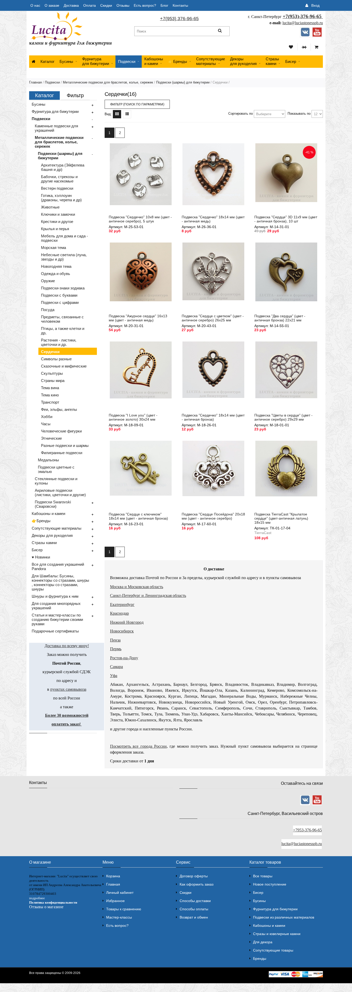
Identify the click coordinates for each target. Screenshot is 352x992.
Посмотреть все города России (138, 746)
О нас (35, 5)
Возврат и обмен (194, 917)
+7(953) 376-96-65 (179, 18)
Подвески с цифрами (60, 302)
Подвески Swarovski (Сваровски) (53, 504)
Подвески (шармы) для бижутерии (182, 82)
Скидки (106, 5)
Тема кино (50, 395)
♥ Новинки (41, 557)
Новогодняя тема (56, 266)
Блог (164, 5)
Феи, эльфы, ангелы (59, 409)
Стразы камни (44, 542)
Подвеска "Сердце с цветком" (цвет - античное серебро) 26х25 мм (213, 318)
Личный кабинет (119, 892)
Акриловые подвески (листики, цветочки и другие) (60, 492)
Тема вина (50, 388)
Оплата (89, 5)
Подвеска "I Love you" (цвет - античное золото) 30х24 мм (133, 417)
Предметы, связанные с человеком (62, 319)
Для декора (262, 942)
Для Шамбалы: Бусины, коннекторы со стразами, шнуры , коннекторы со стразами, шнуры (60, 582)
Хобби (46, 416)
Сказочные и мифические (64, 366)
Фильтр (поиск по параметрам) (137, 104)
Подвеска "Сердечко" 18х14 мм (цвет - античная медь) (213, 219)
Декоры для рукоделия (52, 535)
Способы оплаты (194, 909)
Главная (35, 82)
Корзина (113, 876)
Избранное (115, 901)
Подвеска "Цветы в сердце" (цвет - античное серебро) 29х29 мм (283, 417)
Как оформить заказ (196, 884)
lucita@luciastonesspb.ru (302, 23)
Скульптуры (52, 373)
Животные (50, 207)
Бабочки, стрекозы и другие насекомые (59, 178)
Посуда (47, 309)
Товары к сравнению (123, 909)
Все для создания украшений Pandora (58, 566)
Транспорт (50, 402)
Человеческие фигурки (61, 431)
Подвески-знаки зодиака (63, 288)
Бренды (259, 958)
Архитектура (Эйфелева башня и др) (62, 167)
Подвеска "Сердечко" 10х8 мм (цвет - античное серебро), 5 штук (140, 219)
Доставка (71, 5)
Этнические (51, 438)
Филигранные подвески (61, 453)
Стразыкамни (272, 61)
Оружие (48, 281)
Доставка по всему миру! (67, 646)
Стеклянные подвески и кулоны (56, 481)
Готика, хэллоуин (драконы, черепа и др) (61, 197)
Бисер (290, 61)
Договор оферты (194, 876)
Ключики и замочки (58, 214)
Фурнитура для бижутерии (95, 61)
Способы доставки (195, 901)
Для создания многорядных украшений (56, 605)
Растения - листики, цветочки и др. (58, 342)
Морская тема (53, 247)
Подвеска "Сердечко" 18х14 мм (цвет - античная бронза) (213, 417)
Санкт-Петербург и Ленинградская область (148, 595)
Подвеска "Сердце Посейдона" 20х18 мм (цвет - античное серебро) (213, 516)
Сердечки (50, 351)
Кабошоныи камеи (153, 61)
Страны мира (52, 380)
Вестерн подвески (57, 188)
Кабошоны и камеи (48, 513)
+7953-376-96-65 (307, 830)
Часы (46, 424)
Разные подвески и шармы (65, 445)
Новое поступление (269, 884)
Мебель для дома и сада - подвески (64, 238)
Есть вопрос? (145, 5)
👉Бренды (177, 61)
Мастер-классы (119, 917)
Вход (315, 5)
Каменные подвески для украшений (56, 128)
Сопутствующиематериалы (210, 61)
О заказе (52, 5)
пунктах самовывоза (68, 689)
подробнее (37, 898)
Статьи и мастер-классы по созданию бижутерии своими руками (57, 619)
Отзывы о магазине (46, 907)
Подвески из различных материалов (283, 917)
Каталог (47, 61)
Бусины (66, 61)
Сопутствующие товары (273, 950)
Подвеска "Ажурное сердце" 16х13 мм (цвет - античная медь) (138, 318)
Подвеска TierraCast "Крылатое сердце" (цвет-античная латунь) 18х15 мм (281, 518)
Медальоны (48, 460)
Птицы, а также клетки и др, (62, 330)
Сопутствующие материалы (56, 528)
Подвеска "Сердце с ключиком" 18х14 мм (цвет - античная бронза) (138, 516)
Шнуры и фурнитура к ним (55, 596)
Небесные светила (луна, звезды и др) (64, 257)
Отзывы (122, 5)
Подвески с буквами (59, 295)
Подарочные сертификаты (55, 631)
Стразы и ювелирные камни (276, 934)
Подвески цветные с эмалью (56, 469)
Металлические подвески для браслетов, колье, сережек (108, 82)
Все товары (262, 876)
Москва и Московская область (136, 587)
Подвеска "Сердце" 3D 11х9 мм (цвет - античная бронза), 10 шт (285, 219)
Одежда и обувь (55, 273)
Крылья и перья (55, 229)
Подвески (126, 61)
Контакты (180, 5)
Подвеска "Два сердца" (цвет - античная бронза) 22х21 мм (279, 318)
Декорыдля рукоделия (243, 61)
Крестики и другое (57, 221)
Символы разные (56, 359)
